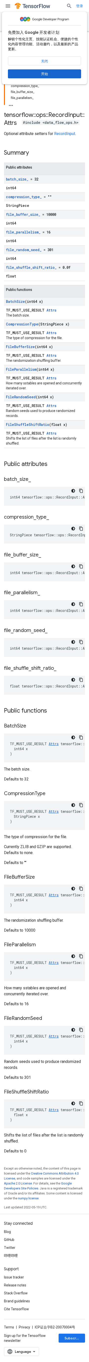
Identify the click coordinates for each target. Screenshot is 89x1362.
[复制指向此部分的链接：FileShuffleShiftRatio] (54, 1092)
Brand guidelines (17, 1301)
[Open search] (69, 6)
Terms (9, 1327)
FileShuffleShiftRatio (27, 424)
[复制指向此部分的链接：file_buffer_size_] (46, 555)
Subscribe (73, 1338)
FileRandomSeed (21, 397)
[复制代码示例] (81, 491)
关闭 (44, 61)
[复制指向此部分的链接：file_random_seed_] (52, 631)
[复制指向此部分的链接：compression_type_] (54, 517)
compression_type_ (24, 196)
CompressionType (22, 324)
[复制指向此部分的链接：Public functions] (52, 711)
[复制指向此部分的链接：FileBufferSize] (40, 877)
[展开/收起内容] (11, 104)
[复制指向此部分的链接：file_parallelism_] (45, 593)
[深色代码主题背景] (73, 491)
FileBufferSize (20, 346)
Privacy (24, 1327)
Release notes (15, 1285)
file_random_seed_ (24, 249)
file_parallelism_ (23, 232)
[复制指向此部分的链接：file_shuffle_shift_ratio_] (61, 669)
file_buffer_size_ (23, 214)
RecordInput (64, 133)
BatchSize (15, 301)
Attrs (51, 310)
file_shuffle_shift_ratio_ (31, 267)
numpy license (28, 1198)
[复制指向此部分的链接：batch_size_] (36, 480)
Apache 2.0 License (18, 1183)
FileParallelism (21, 369)
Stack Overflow (16, 1293)
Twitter (9, 1248)
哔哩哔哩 (11, 1256)
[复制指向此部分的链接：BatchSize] (31, 726)
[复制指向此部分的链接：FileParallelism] (41, 945)
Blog (7, 1232)
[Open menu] (8, 6)
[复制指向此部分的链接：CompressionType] (50, 794)
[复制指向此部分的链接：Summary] (34, 153)
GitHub (9, 1240)
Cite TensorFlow (16, 1309)
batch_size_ (17, 179)
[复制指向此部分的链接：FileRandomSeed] (47, 1019)
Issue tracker (14, 1277)
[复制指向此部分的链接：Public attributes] (52, 464)
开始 (44, 74)
